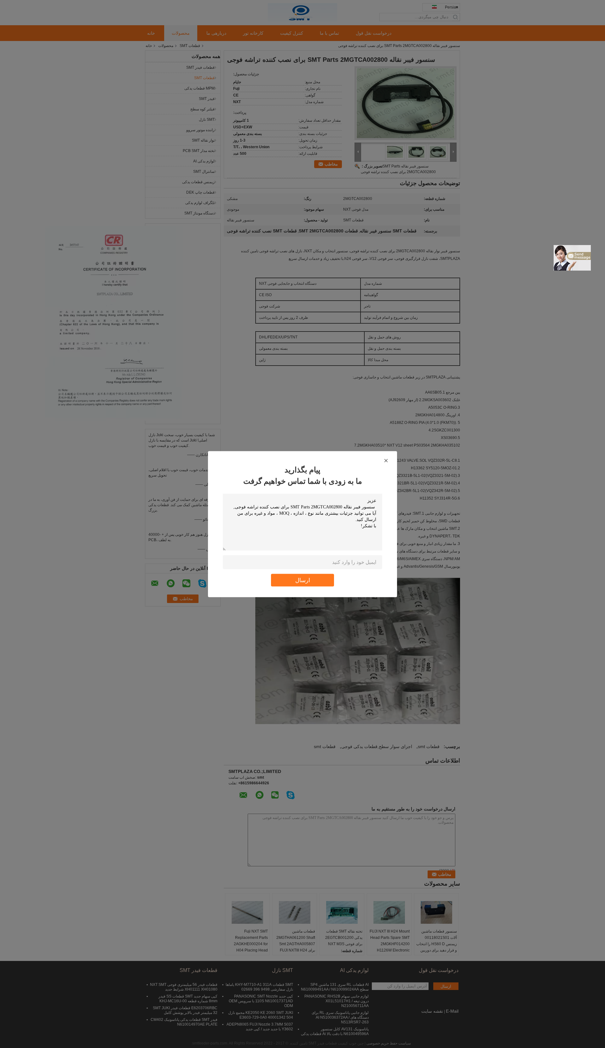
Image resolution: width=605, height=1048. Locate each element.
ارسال (302, 580)
